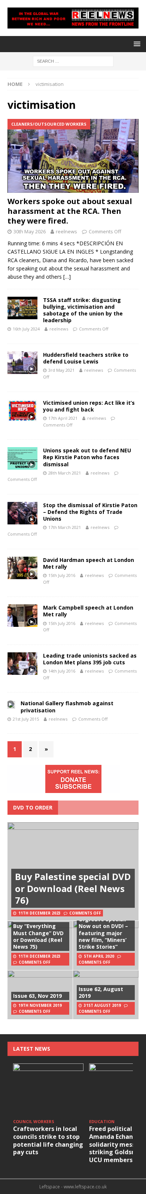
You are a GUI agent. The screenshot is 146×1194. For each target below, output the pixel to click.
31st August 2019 (102, 1005)
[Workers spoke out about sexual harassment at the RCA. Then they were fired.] (73, 156)
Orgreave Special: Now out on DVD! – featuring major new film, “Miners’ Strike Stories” (103, 933)
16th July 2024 (26, 329)
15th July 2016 (61, 575)
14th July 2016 (61, 671)
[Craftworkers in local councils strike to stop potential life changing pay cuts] (48, 1089)
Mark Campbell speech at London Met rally (88, 611)
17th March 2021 (64, 527)
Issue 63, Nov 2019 (37, 995)
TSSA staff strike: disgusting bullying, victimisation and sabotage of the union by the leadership (83, 310)
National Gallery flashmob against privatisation (67, 706)
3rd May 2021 (61, 370)
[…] (67, 276)
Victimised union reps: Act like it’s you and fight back (89, 406)
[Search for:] (73, 60)
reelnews (66, 231)
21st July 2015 (26, 719)
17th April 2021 (62, 418)
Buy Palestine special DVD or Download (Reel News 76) (73, 888)
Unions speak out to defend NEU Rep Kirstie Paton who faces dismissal (87, 457)
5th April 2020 (99, 956)
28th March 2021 (64, 473)
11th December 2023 (39, 913)
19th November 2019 (40, 1005)
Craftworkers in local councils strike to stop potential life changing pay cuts (48, 1140)
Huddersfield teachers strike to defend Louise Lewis (85, 358)
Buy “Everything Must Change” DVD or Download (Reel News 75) (38, 936)
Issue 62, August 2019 (101, 992)
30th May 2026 (29, 231)
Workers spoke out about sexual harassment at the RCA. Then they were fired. (69, 211)
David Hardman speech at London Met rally (88, 563)
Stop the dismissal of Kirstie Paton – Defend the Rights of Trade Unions (90, 512)
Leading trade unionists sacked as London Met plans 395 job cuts (90, 659)
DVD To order (32, 807)
